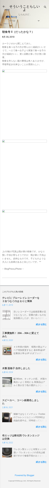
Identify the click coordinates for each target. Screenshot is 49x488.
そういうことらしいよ (24, 8)
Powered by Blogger (24, 475)
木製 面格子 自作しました (16, 368)
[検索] (45, 7)
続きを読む (41, 324)
